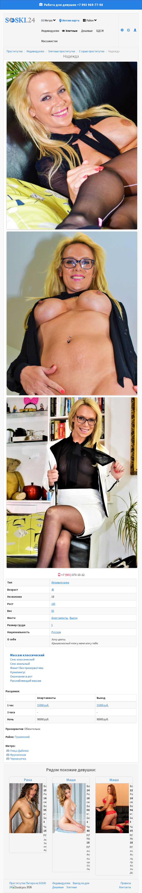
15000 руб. (43, 705)
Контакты (125, 887)
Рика (28, 779)
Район (90, 20)
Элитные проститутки (61, 51)
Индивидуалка (35, 51)
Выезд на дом (81, 883)
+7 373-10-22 (72, 575)
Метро (48, 20)
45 (52, 589)
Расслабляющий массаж (25, 680)
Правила (126, 883)
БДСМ (100, 31)
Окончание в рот (21, 676)
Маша (71, 779)
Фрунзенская (18, 755)
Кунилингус (17, 672)
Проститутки (14, 51)
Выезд (73, 618)
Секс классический (22, 659)
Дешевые (87, 31)
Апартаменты (59, 618)
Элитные (71, 31)
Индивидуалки (50, 31)
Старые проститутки (91, 51)
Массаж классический (27, 655)
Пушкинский (22, 737)
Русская (56, 632)
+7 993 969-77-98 (90, 5)
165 (53, 604)
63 (52, 611)
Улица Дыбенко (19, 750)
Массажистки (49, 41)
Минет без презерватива (26, 668)
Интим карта (70, 20)
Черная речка (18, 758)
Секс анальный (20, 663)
